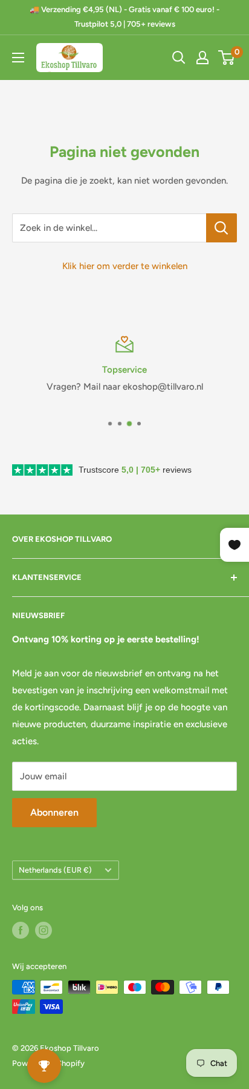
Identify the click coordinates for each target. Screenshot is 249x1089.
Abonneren (54, 812)
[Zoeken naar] (179, 57)
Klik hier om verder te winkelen (124, 266)
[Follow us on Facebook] (20, 930)
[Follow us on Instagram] (43, 930)
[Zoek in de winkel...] (221, 227)
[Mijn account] (202, 57)
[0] (226, 57)
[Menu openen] (18, 57)
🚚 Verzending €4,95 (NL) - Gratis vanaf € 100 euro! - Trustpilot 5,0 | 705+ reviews (124, 16)
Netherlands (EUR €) (55, 869)
